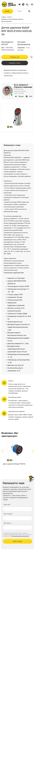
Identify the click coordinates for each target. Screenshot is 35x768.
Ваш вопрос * (8, 523)
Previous (3, 451)
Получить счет (14, 57)
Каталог (7, 11)
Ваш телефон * (8, 514)
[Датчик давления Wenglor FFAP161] (17, 453)
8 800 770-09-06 (19, 93)
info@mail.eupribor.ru (20, 91)
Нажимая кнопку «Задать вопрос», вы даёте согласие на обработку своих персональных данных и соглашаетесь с (17, 535)
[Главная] (9, 4)
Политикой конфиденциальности (20, 536)
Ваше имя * (7, 504)
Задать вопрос (17, 541)
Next (32, 451)
